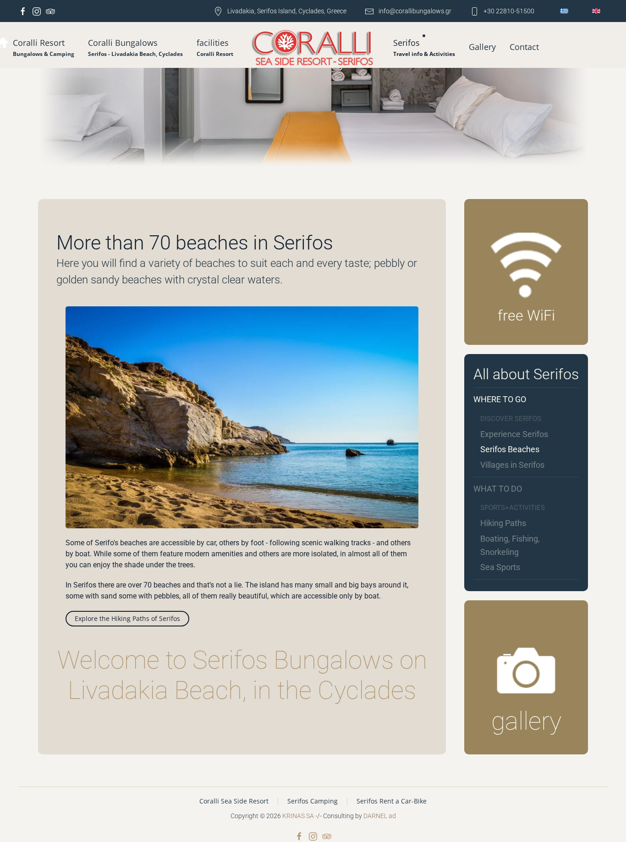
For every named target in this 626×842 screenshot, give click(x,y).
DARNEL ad (379, 816)
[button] (135, 47)
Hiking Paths (503, 523)
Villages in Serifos (512, 465)
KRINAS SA (298, 816)
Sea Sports (500, 567)
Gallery (482, 46)
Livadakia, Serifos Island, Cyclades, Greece (286, 11)
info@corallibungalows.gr (415, 11)
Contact (524, 46)
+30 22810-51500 (508, 11)
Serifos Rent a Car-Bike (392, 801)
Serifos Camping (312, 801)
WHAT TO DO (497, 488)
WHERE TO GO (499, 399)
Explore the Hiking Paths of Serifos (127, 618)
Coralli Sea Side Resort (234, 801)
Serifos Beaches (509, 449)
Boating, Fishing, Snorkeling (510, 545)
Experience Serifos (514, 434)
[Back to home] (313, 48)
